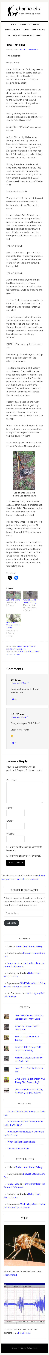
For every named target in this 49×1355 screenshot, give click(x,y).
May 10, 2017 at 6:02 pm (20, 683)
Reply (13, 699)
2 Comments (33, 50)
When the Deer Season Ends (21, 1142)
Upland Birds (19, 649)
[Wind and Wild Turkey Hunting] (30, 595)
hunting (21, 652)
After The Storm (13, 600)
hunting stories (33, 652)
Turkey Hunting (13, 654)
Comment (11, 780)
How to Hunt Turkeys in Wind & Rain (13, 625)
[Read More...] (10, 1275)
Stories (26, 646)
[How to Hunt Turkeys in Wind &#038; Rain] (13, 618)
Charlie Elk (24, 11)
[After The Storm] (13, 595)
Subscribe (11, 923)
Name (9, 808)
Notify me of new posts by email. (25, 856)
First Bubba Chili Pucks (18, 1148)
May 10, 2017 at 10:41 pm (20, 717)
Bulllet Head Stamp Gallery (29, 946)
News (19, 646)
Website (10, 834)
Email (9, 821)
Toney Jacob (13, 963)
